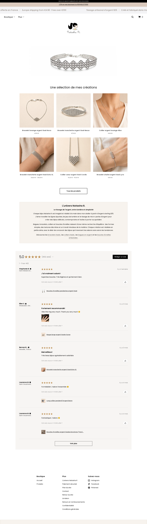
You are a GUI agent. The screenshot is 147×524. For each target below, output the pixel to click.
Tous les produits (73, 191)
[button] (74, 57)
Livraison (65, 498)
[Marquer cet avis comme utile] (125, 282)
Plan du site (66, 487)
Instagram (95, 480)
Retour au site (67, 495)
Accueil (39, 480)
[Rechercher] (132, 17)
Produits (40, 484)
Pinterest (94, 487)
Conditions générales (70, 509)
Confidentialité (68, 505)
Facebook (95, 484)
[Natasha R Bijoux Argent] (73, 28)
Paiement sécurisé (69, 484)
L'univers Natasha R (69, 480)
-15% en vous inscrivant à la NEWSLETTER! (73, 4)
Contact (65, 491)
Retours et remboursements (73, 502)
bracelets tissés (54, 235)
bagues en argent (85, 235)
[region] (73, 10)
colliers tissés (69, 235)
